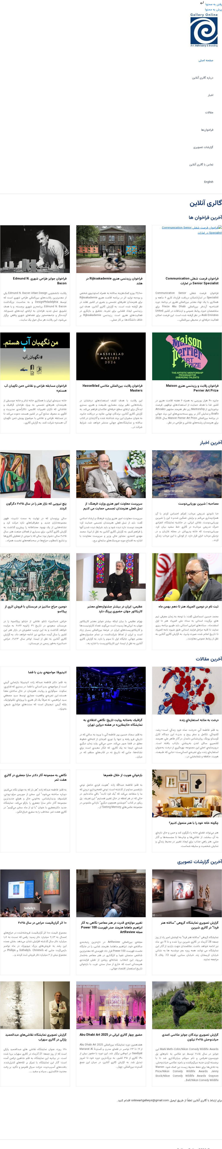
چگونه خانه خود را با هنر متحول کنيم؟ (194, 823)
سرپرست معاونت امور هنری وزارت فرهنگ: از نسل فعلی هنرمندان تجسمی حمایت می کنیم (112, 506)
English (208, 182)
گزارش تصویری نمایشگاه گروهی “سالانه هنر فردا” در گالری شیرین (190, 925)
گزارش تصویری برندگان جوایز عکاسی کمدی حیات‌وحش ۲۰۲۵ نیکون (190, 1037)
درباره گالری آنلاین (202, 78)
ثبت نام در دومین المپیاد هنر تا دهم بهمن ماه (188, 606)
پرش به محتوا (213, 9)
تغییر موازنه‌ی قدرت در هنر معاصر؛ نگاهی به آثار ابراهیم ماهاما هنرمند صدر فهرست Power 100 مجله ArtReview (111, 927)
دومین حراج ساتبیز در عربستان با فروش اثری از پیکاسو (36, 609)
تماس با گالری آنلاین (201, 164)
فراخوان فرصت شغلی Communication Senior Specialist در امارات (192, 281)
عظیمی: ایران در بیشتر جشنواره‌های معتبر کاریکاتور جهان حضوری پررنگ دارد (114, 609)
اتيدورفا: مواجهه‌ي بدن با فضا (47, 672)
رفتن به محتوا (213, 4)
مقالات (209, 112)
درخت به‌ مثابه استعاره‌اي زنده (199, 720)
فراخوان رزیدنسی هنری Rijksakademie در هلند (114, 281)
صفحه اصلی (206, 60)
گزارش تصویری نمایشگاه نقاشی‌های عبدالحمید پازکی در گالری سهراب (36, 1037)
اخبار (210, 95)
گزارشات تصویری (203, 147)
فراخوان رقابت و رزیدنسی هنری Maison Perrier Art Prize (192, 388)
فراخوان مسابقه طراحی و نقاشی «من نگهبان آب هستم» (35, 388)
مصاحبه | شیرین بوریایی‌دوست (198, 503)
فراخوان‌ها (207, 130)
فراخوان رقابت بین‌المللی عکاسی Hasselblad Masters (112, 388)
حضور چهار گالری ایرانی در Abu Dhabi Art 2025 (111, 1034)
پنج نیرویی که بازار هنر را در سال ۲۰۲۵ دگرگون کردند (36, 506)
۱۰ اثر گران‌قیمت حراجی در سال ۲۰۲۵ (42, 922)
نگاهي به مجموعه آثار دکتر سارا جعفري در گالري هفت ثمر (35, 778)
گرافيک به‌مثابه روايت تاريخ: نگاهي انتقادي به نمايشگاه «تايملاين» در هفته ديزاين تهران (112, 723)
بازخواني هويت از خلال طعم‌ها (122, 775)
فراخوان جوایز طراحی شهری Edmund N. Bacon (40, 281)
